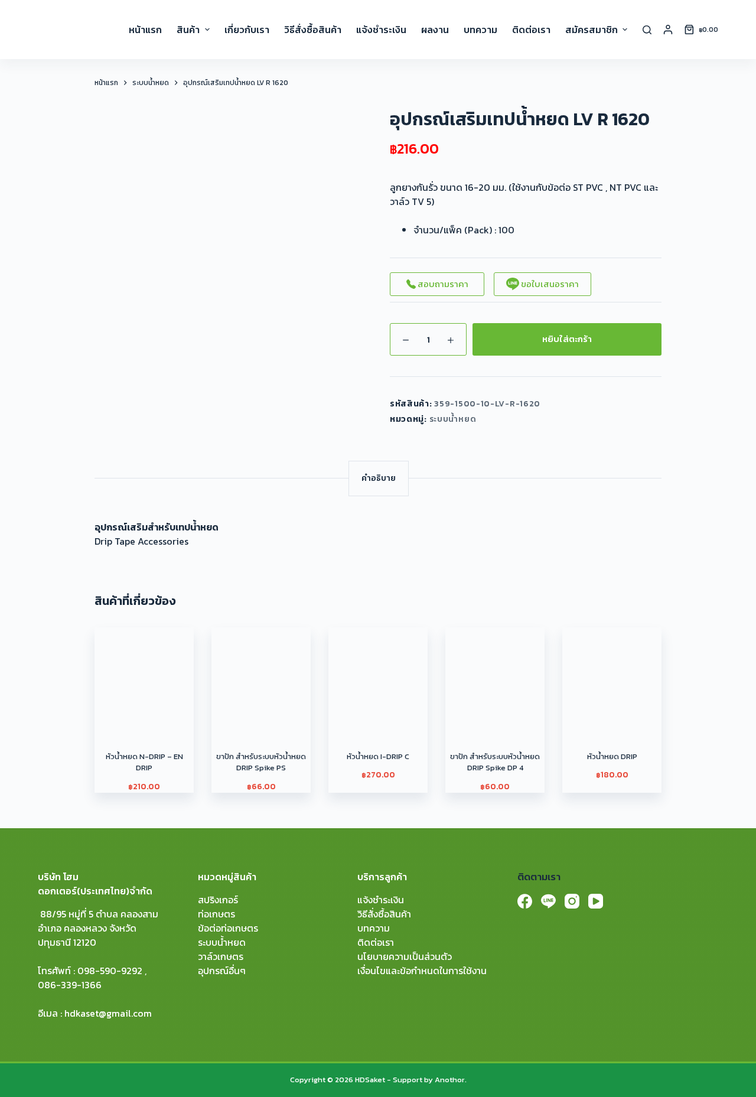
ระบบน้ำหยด (453, 419)
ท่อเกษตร (216, 914)
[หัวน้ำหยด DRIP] (612, 677)
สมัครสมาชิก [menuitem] (591, 29)
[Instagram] (572, 901)
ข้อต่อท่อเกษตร (228, 928)
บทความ (373, 928)
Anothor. (451, 1079)
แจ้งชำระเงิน (380, 900)
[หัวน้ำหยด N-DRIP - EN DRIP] (144, 677)
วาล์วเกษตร (220, 956)
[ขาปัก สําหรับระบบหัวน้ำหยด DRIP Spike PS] (261, 677)
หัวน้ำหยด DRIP (612, 756)
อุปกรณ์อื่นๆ (222, 970)
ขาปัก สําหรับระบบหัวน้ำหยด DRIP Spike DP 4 (495, 762)
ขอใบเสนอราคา (549, 284)
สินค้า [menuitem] (188, 29)
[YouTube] (595, 901)
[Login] (668, 29)
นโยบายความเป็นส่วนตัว (404, 956)
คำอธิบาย (378, 478)
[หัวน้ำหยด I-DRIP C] (378, 677)
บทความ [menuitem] (480, 29)
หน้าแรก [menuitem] (145, 29)
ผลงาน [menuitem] (435, 29)
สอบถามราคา (442, 284)
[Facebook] (524, 901)
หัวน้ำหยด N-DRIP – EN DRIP (144, 762)
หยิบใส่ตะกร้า (567, 339)
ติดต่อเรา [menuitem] (531, 29)
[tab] (378, 478)
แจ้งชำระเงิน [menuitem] (381, 29)
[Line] (548, 901)
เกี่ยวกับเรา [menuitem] (246, 29)
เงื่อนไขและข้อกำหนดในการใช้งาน (422, 970)
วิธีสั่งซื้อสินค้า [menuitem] (312, 29)
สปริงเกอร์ (218, 900)
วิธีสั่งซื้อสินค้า (384, 914)
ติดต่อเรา (375, 942)
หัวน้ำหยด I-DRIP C (378, 756)
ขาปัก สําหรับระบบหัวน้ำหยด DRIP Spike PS (261, 762)
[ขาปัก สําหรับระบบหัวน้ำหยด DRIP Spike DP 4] (495, 677)
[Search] (647, 29)
